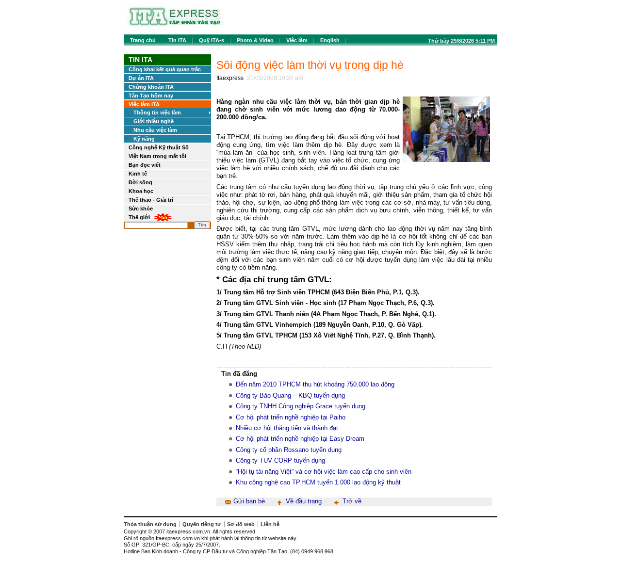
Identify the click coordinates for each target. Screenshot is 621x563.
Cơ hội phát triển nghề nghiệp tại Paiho (290, 417)
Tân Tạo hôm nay (151, 95)
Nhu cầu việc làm (155, 130)
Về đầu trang (304, 501)
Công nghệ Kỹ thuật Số (159, 147)
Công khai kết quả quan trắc (165, 69)
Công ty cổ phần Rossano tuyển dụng (289, 449)
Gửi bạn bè (249, 501)
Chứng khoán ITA (151, 87)
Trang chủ (143, 40)
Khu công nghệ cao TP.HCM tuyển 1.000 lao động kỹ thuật (318, 482)
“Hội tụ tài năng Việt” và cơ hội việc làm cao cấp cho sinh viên (323, 471)
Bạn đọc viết (145, 165)
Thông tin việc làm (157, 112)
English (330, 40)
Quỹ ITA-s (211, 40)
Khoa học (141, 191)
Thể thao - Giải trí (151, 200)
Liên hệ (270, 524)
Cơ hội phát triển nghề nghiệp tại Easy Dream (300, 438)
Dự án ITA (141, 78)
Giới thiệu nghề (153, 121)
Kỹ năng (144, 139)
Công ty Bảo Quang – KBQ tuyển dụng (290, 395)
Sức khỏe (141, 208)
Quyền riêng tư (201, 524)
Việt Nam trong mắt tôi (157, 156)
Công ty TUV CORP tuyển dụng (280, 460)
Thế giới (139, 217)
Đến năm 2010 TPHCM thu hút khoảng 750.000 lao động (315, 384)
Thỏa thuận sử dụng (150, 524)
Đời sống (140, 182)
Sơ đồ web (241, 524)
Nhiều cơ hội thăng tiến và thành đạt (287, 428)
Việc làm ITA (144, 104)
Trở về (352, 501)
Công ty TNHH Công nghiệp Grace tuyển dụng (300, 406)
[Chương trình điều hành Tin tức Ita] (175, 28)
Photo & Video (255, 40)
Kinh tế (138, 174)
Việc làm (297, 40)
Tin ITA (177, 40)
